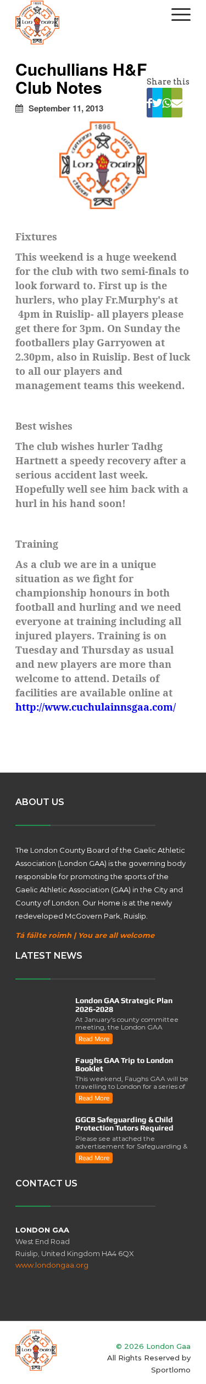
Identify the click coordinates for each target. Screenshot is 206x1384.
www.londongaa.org (51, 1265)
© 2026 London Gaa (153, 1346)
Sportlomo (171, 1369)
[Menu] (175, 14)
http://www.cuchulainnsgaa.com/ (95, 706)
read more (94, 1039)
